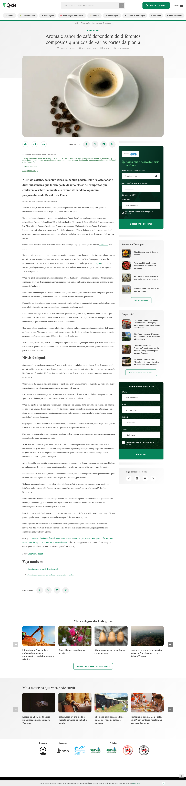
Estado (125, 417)
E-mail (124, 392)
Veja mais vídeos (141, 301)
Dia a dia (157, 16)
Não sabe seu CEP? (129, 195)
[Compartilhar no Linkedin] (103, 144)
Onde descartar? (158, 5)
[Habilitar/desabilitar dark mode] (25, 144)
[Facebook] (128, 478)
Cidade (125, 430)
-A (43, 144)
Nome (124, 404)
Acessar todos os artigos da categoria (93, 666)
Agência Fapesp (35, 554)
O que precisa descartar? (133, 171)
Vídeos (10, 16)
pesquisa (97, 263)
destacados (103, 244)
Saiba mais (136, 783)
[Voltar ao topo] (181, 776)
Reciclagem (49, 16)
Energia (95, 16)
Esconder (51, 155)
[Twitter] (153, 478)
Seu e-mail (126, 200)
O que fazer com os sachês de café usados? (42, 569)
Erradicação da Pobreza (73, 16)
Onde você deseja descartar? (135, 183)
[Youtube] (145, 478)
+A (34, 144)
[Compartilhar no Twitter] (95, 144)
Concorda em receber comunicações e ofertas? (139, 212)
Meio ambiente (175, 16)
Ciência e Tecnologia (136, 16)
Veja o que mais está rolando (141, 373)
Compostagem (29, 16)
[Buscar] (121, 5)
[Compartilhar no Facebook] (86, 144)
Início (77, 23)
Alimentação (113, 16)
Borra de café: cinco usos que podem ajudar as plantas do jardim (50, 575)
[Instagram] (137, 478)
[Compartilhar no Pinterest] (112, 144)
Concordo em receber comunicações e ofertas (140, 443)
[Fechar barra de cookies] (163, 783)
